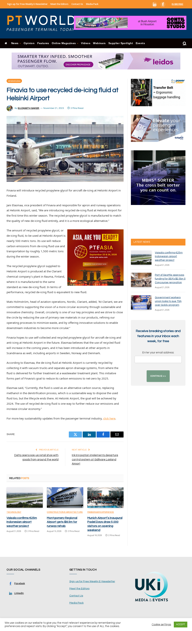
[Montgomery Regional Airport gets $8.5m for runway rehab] (65, 497)
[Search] (184, 43)
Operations (14, 81)
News (15, 43)
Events (140, 43)
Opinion (29, 43)
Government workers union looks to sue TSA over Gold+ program (168, 301)
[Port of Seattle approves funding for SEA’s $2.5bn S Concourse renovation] (141, 280)
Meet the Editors (59, 4)
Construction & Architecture (65, 512)
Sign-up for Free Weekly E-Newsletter (27, 4)
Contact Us (77, 4)
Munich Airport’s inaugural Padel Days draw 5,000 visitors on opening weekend (104, 524)
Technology (14, 512)
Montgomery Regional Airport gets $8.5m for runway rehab (62, 522)
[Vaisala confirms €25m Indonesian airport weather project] (25, 497)
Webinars (99, 43)
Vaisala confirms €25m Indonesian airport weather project (22, 522)
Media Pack (92, 4)
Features (43, 43)
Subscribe (177, 4)
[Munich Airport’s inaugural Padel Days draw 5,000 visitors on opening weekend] (105, 497)
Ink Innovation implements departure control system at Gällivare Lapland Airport (95, 459)
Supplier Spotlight (120, 43)
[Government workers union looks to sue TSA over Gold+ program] (141, 302)
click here (109, 418)
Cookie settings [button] (161, 624)
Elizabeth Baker (28, 108)
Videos (85, 43)
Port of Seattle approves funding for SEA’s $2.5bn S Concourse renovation (170, 279)
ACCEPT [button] (180, 624)
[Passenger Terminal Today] (43, 23)
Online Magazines (64, 43)
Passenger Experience (100, 512)
